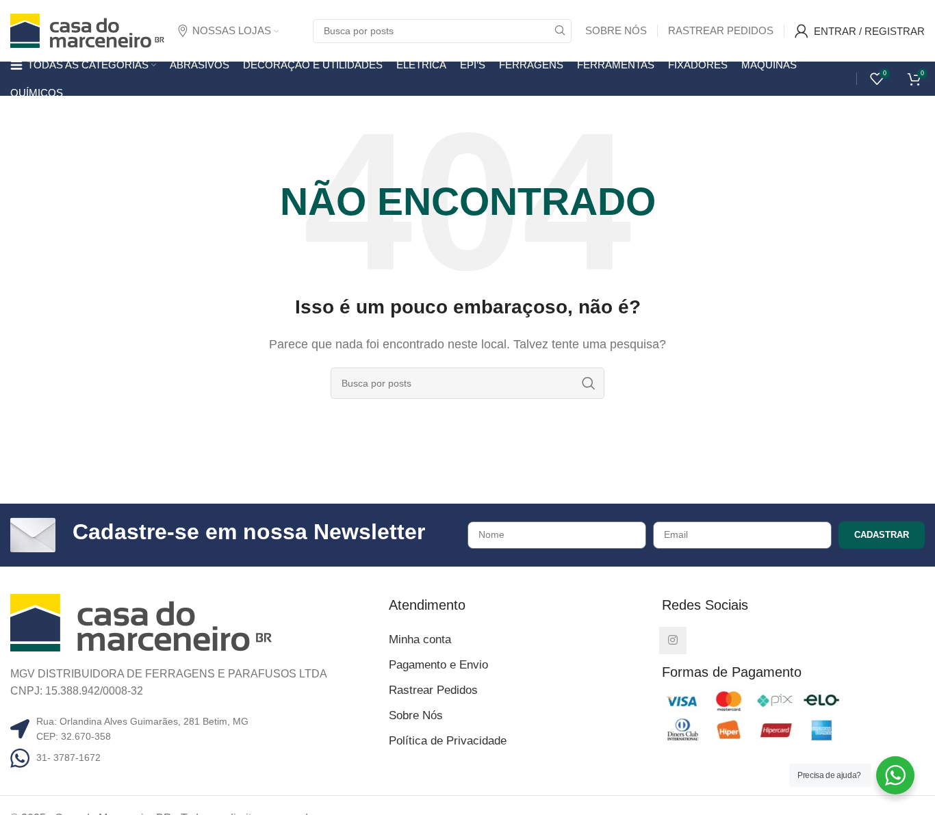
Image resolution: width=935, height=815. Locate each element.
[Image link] (141, 622)
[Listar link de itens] (194, 757)
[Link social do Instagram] (673, 640)
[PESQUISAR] (560, 31)
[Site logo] (87, 30)
